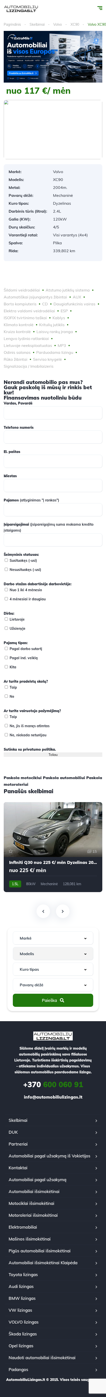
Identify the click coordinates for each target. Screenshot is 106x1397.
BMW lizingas (22, 1298)
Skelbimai (37, 24)
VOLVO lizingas (23, 1322)
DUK (13, 1132)
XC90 (75, 24)
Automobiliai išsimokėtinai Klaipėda (43, 1262)
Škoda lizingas (23, 1333)
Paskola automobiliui (64, 777)
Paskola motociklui (23, 777)
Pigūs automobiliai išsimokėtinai (40, 1250)
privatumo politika (39, 749)
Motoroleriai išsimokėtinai (33, 1215)
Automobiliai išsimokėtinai (34, 1191)
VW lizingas (20, 1310)
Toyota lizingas (23, 1274)
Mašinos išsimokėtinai (30, 1238)
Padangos (18, 1369)
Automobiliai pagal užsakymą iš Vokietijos (49, 1155)
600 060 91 (53, 1084)
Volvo (57, 24)
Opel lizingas (21, 1345)
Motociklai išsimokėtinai (31, 1203)
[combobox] (53, 938)
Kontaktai (18, 1167)
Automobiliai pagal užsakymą (37, 1179)
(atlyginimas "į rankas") (31, 500)
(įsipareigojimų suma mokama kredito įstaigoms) (48, 527)
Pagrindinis (12, 24)
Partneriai (18, 1144)
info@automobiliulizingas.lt (53, 1097)
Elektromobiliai (23, 1227)
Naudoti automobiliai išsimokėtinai (42, 1357)
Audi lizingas (21, 1286)
